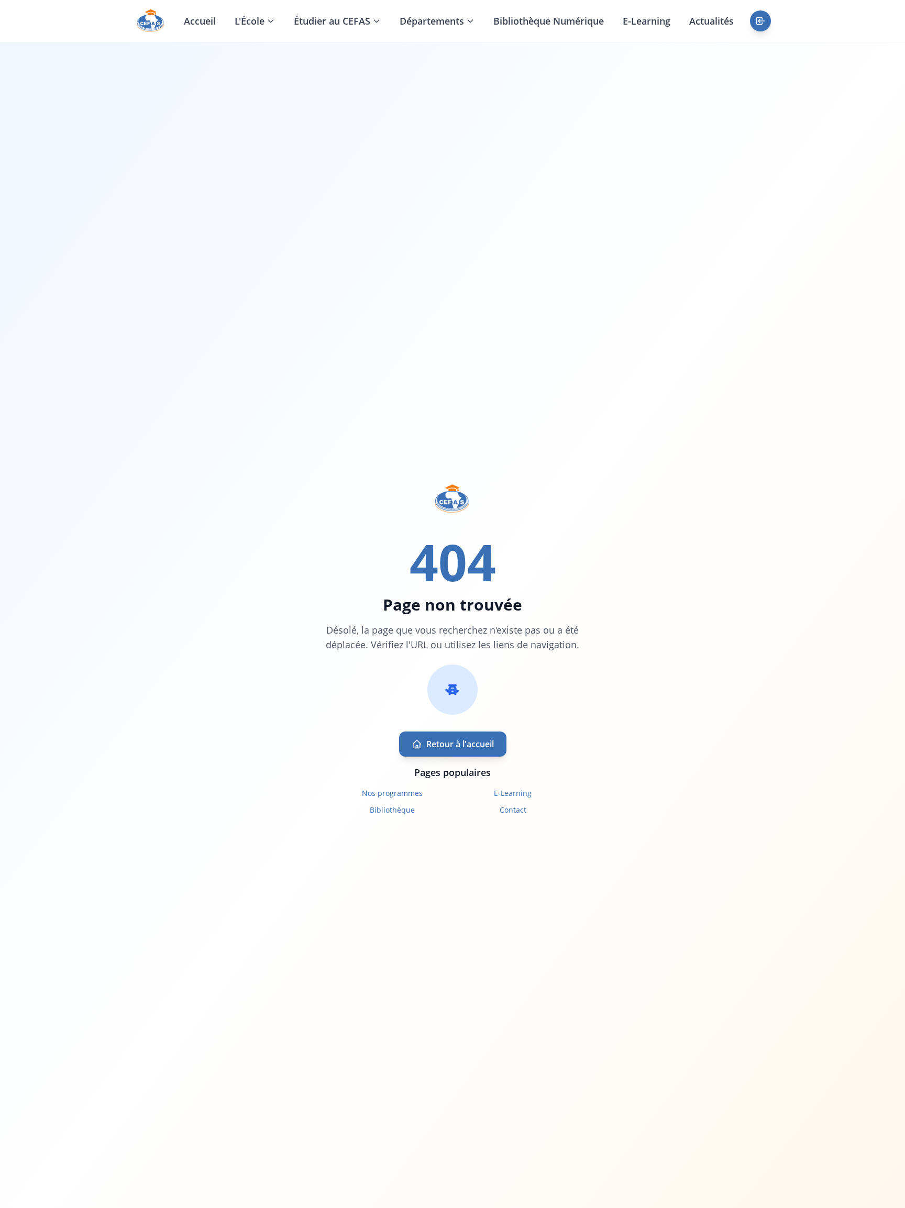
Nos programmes (392, 793)
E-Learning (646, 21)
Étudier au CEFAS (332, 21)
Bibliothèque (392, 810)
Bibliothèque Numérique (548, 21)
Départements (432, 21)
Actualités (711, 21)
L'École (249, 21)
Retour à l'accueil (460, 744)
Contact (513, 810)
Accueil (200, 21)
